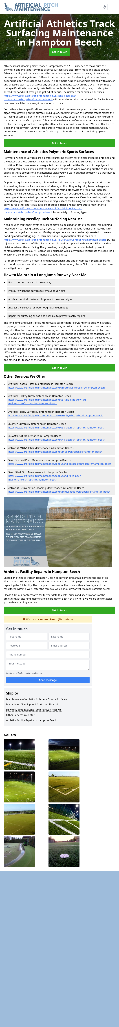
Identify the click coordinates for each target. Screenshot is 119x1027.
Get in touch (59, 52)
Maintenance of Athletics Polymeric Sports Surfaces (36, 699)
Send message (48, 680)
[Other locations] (104, 7)
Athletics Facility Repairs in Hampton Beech (31, 720)
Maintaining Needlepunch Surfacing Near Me (32, 704)
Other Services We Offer (20, 715)
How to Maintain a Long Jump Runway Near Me (34, 709)
